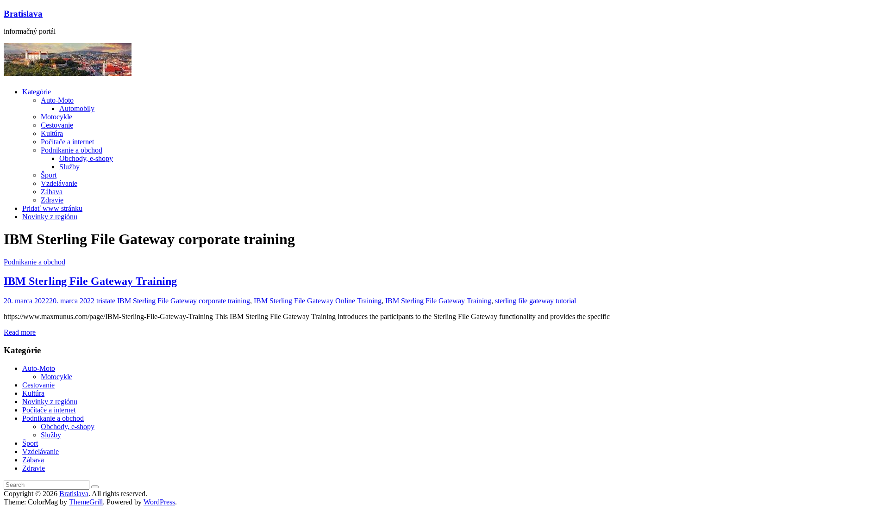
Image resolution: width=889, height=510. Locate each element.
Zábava (52, 192)
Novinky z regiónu (49, 217)
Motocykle (56, 117)
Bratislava (23, 13)
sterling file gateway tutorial (535, 301)
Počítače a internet (67, 142)
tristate (105, 301)
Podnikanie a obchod (71, 150)
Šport (48, 175)
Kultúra (52, 133)
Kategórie (36, 92)
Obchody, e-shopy (86, 158)
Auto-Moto (57, 100)
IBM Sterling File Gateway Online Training (318, 301)
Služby (69, 167)
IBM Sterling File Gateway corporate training (183, 301)
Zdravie (52, 200)
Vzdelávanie (59, 183)
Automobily (76, 108)
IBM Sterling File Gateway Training (90, 281)
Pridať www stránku (52, 208)
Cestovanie (57, 125)
